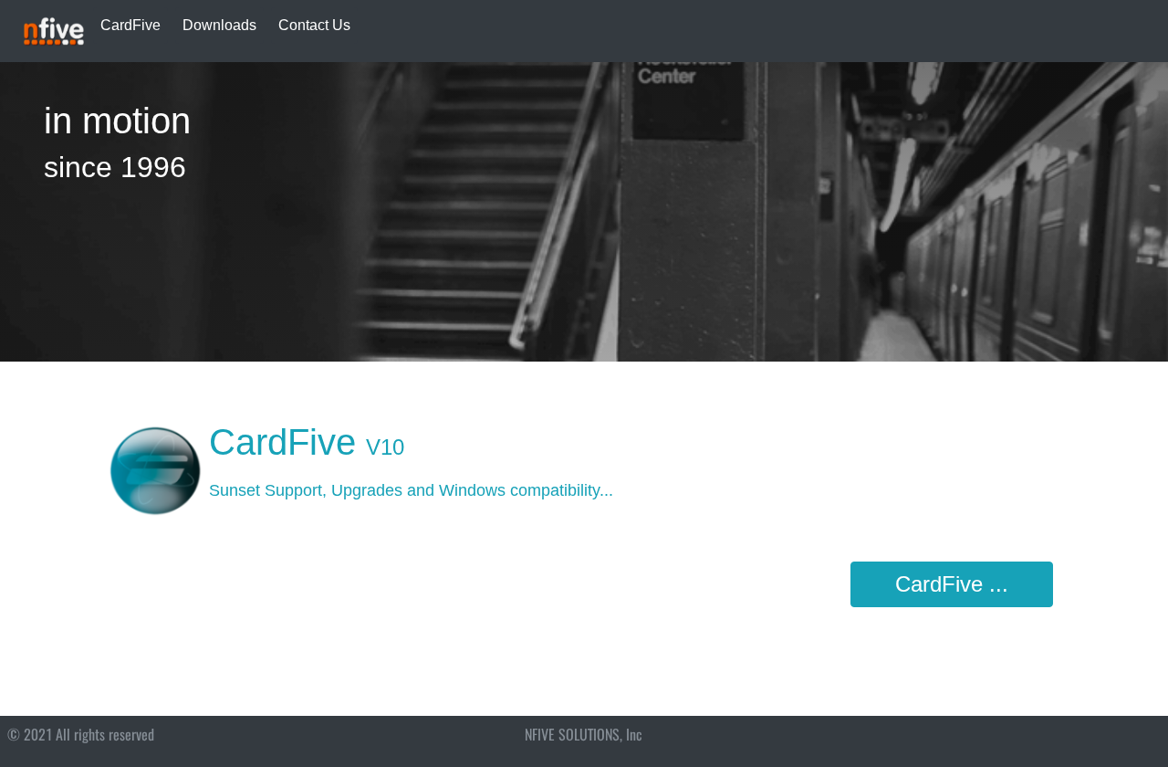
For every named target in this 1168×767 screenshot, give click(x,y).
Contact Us (314, 25)
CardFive (130, 25)
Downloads (219, 25)
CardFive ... (951, 584)
